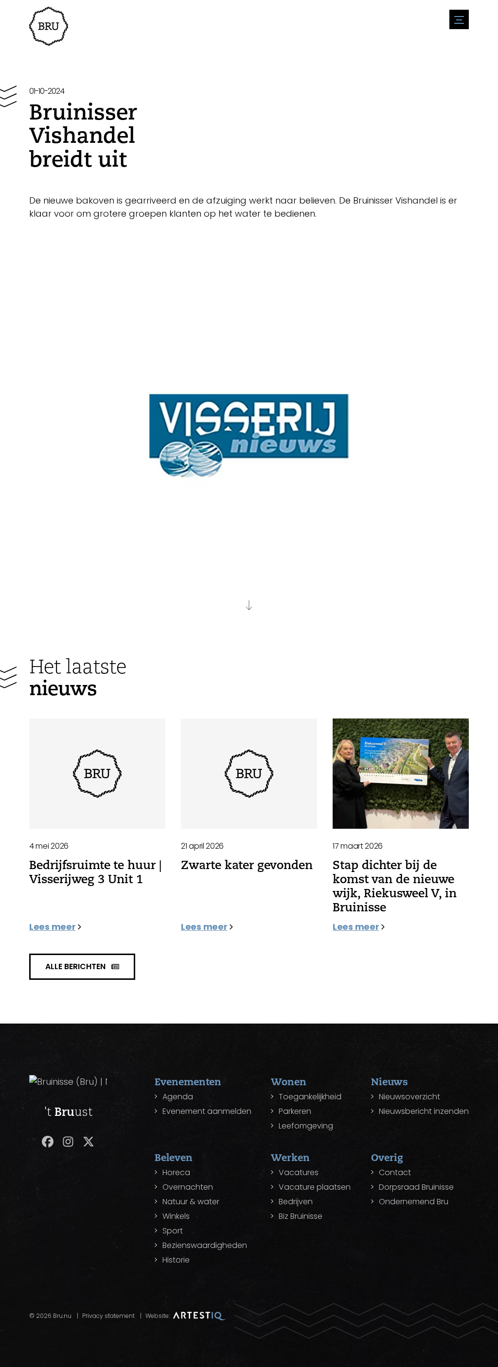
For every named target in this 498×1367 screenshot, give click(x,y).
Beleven (174, 1157)
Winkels (176, 1216)
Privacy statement (108, 1316)
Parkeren (295, 1111)
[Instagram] (68, 1141)
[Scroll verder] (249, 601)
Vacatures (299, 1172)
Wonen (288, 1081)
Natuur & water (190, 1201)
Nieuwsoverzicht (409, 1096)
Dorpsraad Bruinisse (416, 1187)
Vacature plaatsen (315, 1187)
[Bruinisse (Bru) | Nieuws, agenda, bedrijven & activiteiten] (48, 26)
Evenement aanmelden (206, 1111)
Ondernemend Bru (413, 1201)
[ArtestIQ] (199, 1316)
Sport (172, 1230)
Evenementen (188, 1081)
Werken (290, 1157)
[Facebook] (47, 1141)
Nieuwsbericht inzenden (424, 1111)
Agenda (177, 1096)
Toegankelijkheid (310, 1096)
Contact (395, 1172)
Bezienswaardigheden (204, 1245)
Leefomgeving (306, 1125)
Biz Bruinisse (300, 1216)
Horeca (176, 1172)
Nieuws (389, 1081)
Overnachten (187, 1187)
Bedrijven (296, 1201)
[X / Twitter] (88, 1141)
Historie (176, 1259)
